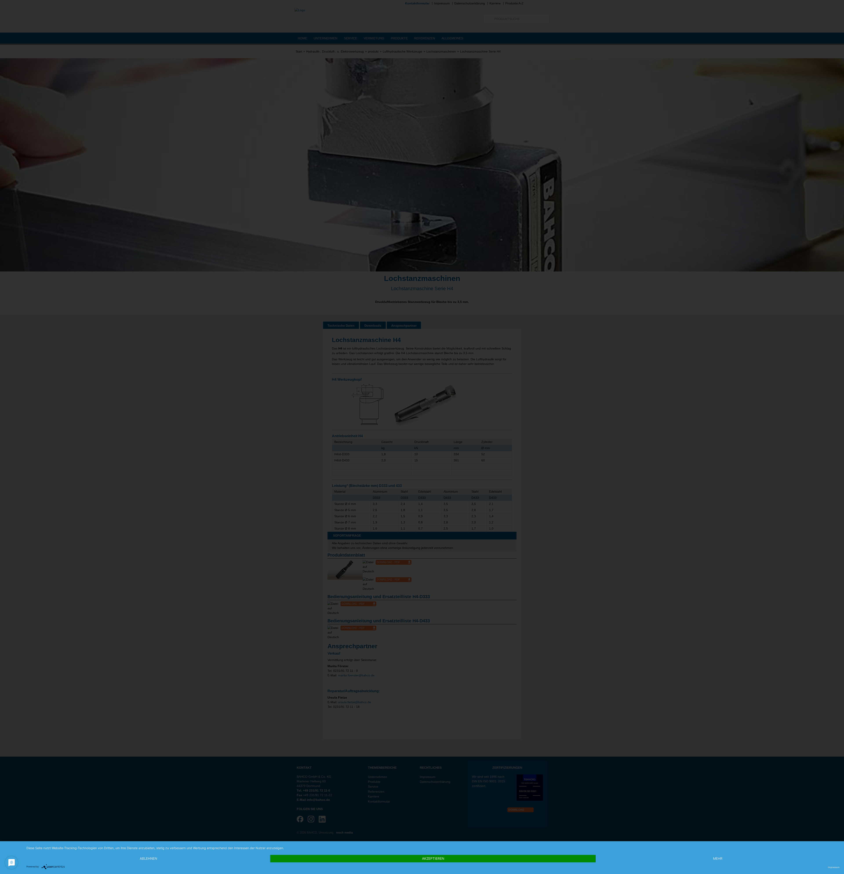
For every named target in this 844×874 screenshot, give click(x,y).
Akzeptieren (433, 858)
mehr (717, 858)
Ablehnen (148, 858)
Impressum (834, 867)
